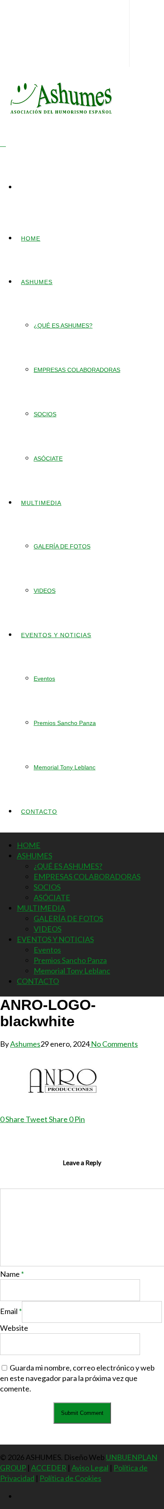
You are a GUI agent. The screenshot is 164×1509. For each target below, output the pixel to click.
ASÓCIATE (48, 458)
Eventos (44, 678)
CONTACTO (39, 811)
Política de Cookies (70, 1478)
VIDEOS (45, 590)
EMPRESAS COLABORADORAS (77, 369)
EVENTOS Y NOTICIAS (56, 635)
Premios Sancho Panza (65, 723)
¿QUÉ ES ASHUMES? (63, 325)
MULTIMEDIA (41, 503)
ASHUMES (37, 282)
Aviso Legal (89, 1467)
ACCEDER (48, 1467)
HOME (30, 238)
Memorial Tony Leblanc (64, 767)
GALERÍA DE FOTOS (62, 546)
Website (14, 1327)
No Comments (114, 1043)
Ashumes (25, 1043)
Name (12, 1273)
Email (11, 1311)
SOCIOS (45, 414)
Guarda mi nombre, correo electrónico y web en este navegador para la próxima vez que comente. (77, 1378)
